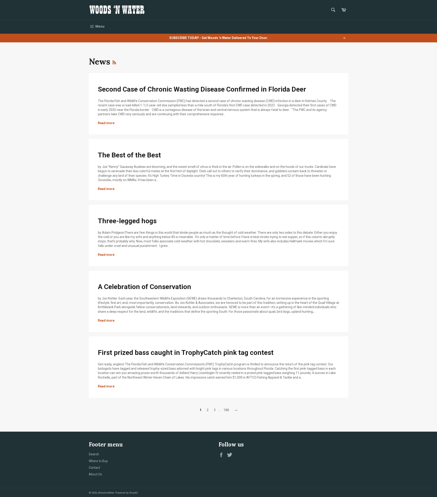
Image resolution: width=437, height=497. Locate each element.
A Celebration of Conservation (144, 287)
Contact (94, 467)
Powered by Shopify (126, 492)
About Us (95, 474)
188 (226, 410)
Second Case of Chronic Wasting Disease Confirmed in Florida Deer (202, 89)
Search (94, 454)
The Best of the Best (129, 155)
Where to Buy (98, 461)
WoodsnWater (106, 492)
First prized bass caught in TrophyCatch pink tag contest (186, 352)
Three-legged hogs (127, 221)
